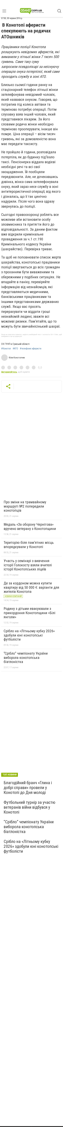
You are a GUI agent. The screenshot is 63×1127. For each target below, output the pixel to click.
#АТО (15, 348)
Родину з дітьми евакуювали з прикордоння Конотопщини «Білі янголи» (29, 613)
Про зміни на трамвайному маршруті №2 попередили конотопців (25, 506)
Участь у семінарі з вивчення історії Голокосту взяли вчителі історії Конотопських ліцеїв (28, 565)
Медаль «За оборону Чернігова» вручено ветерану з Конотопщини (30, 526)
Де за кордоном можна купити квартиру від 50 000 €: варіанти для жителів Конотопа (31, 587)
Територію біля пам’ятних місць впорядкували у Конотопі (29, 544)
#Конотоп (6, 348)
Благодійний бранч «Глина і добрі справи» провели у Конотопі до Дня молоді (28, 787)
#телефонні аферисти (30, 348)
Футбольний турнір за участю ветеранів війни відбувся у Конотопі (29, 807)
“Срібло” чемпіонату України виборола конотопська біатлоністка (26, 657)
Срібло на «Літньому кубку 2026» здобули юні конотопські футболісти (29, 635)
